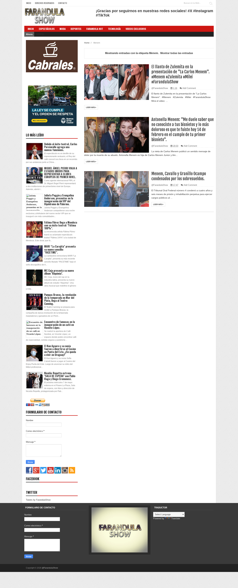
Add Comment (189, 88)
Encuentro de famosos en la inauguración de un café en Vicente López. (59, 325)
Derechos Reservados (44, 3)
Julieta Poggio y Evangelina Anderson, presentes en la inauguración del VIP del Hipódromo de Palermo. (59, 199)
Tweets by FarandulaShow (38, 500)
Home (87, 43)
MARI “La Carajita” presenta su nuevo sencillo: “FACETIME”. (60, 249)
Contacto (62, 3)
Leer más (91, 107)
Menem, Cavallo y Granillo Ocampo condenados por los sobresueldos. (178, 176)
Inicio (28, 3)
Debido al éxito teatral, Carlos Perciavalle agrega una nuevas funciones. (60, 147)
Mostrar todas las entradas (176, 53)
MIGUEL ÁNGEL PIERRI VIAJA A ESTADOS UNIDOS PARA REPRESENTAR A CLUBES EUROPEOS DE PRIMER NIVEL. (60, 172)
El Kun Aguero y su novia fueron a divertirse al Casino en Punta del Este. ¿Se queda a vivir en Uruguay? (60, 350)
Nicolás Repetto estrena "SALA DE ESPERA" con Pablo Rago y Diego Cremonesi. (59, 376)
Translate (175, 518)
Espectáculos (47, 28)
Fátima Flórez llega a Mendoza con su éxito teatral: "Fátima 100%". (60, 225)
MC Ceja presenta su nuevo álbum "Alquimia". (59, 272)
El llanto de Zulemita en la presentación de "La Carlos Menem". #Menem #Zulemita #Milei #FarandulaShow (180, 74)
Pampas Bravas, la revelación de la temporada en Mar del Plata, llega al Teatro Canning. (60, 299)
